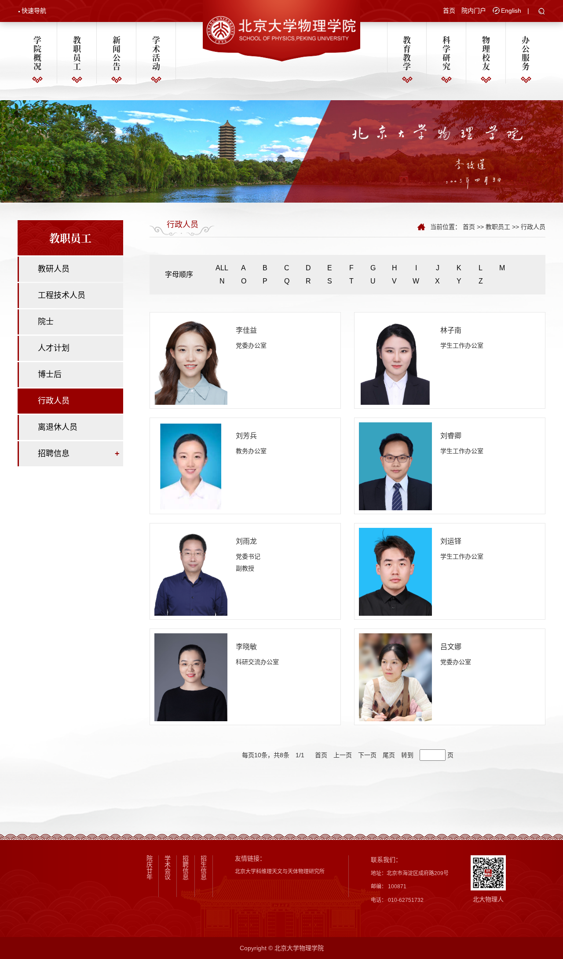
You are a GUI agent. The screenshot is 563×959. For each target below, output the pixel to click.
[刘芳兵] (190, 465)
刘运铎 (450, 541)
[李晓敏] (190, 676)
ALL (222, 268)
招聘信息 (53, 453)
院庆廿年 (149, 867)
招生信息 (204, 867)
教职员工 (77, 53)
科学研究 (446, 53)
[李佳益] (190, 360)
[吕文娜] (395, 676)
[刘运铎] (395, 571)
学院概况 (37, 53)
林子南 (450, 330)
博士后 (50, 374)
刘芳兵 (246, 436)
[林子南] (395, 360)
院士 (46, 321)
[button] (541, 12)
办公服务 (526, 53)
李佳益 (246, 330)
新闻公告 (117, 53)
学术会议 (168, 867)
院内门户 (473, 10)
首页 (449, 10)
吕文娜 (450, 646)
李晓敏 (246, 646)
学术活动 (156, 53)
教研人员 (53, 269)
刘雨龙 (246, 541)
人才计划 (53, 348)
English (511, 10)
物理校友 (486, 53)
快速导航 (34, 10)
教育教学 (407, 53)
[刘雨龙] (190, 571)
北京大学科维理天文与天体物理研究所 (280, 871)
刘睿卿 (450, 436)
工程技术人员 (61, 295)
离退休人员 (57, 427)
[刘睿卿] (395, 465)
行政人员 (53, 400)
